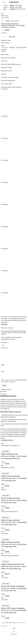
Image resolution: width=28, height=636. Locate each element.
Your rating (4, 342)
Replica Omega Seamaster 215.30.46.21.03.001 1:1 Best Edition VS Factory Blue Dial (14, 478)
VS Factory (6, 42)
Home (2, 21)
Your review (4, 347)
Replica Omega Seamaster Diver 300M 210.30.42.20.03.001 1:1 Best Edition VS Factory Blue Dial (13, 566)
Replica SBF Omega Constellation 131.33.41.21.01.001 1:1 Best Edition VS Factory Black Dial (14, 610)
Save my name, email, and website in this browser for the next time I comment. (13, 380)
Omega (7, 21)
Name (3, 364)
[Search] (27, 2)
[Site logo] (6, 7)
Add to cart (12, 36)
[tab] (4, 47)
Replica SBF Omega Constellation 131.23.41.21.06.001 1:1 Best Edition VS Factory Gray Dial (14, 588)
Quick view (3, 448)
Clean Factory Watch (10, 622)
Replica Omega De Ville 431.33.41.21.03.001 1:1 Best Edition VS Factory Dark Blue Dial (14, 456)
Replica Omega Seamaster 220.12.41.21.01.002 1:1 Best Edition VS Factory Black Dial (14, 522)
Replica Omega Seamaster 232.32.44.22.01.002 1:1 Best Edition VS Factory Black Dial (14, 544)
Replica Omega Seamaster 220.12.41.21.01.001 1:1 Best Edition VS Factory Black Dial (14, 500)
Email (3, 371)
